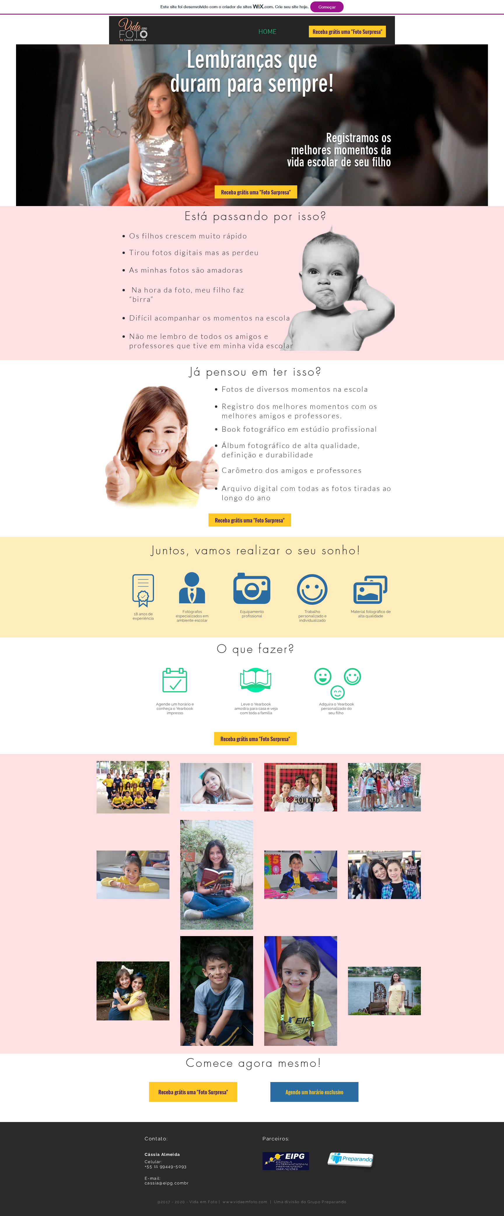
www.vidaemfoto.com (245, 1202)
